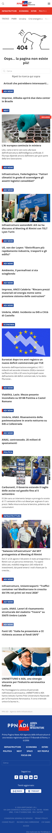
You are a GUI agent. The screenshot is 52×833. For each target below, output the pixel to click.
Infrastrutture (9, 11)
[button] (3, 3)
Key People (43, 751)
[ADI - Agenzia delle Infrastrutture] (26, 725)
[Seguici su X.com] (26, 777)
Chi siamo (45, 822)
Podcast (35, 791)
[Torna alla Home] (26, 3)
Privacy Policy (41, 818)
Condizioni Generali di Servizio (18, 818)
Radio (19, 791)
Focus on (9, 643)
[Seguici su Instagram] (21, 777)
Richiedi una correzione (28, 822)
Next (6, 110)
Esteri (34, 11)
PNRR (14, 18)
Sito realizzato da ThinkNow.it (38, 832)
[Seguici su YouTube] (35, 777)
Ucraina (22, 18)
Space (30, 751)
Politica (43, 11)
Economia (24, 11)
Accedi (26, 826)
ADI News (8, 91)
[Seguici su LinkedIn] (31, 777)
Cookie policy (8, 822)
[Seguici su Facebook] (16, 777)
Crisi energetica (36, 18)
